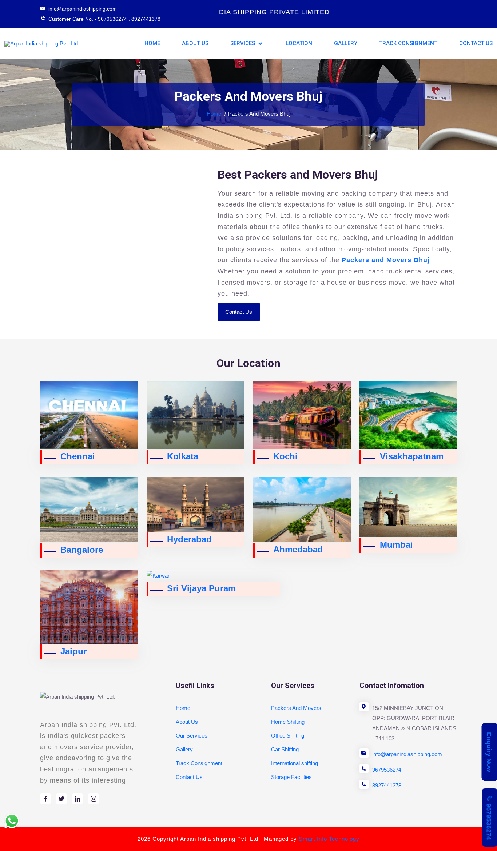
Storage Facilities (291, 777)
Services (243, 43)
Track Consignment (408, 43)
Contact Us (476, 43)
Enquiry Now (489, 752)
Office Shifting (287, 735)
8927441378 (145, 19)
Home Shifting (288, 722)
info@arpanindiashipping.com (407, 754)
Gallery (345, 43)
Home (152, 43)
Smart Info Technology (329, 839)
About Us (195, 43)
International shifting (294, 763)
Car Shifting (285, 749)
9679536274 (386, 770)
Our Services (191, 735)
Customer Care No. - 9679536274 (87, 19)
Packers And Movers (296, 708)
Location (299, 43)
